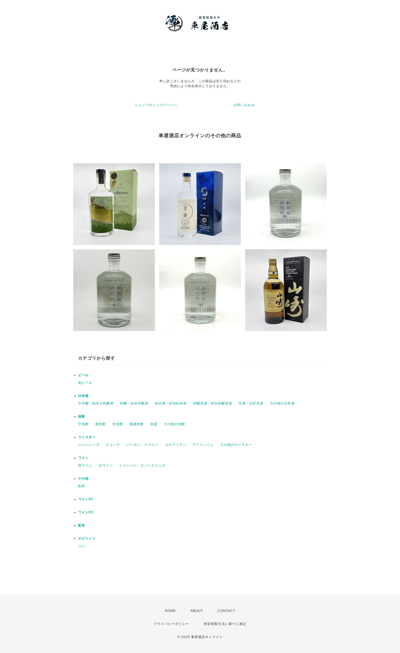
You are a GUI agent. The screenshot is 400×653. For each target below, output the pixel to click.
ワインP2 (85, 512)
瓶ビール (85, 383)
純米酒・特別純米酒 (171, 403)
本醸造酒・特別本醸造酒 (212, 403)
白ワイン (106, 465)
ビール (83, 375)
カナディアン (175, 445)
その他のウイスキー (236, 445)
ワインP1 (85, 499)
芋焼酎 (83, 424)
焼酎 (81, 416)
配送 (81, 525)
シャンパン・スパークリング (142, 465)
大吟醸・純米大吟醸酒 (95, 403)
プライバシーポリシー (171, 624)
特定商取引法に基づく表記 (225, 624)
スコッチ (113, 445)
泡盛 (153, 424)
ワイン (83, 458)
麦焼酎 (100, 424)
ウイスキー (87, 437)
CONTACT (226, 611)
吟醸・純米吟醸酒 (134, 403)
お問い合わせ (244, 105)
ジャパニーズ (88, 445)
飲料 (81, 486)
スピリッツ (87, 538)
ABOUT (196, 611)
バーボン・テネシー (142, 445)
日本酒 (83, 396)
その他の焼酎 (174, 424)
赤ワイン (85, 465)
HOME (170, 611)
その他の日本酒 (282, 403)
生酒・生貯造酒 (251, 403)
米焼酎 (117, 424)
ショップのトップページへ (156, 105)
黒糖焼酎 (137, 424)
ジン (81, 546)
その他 (83, 478)
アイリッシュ (203, 445)
